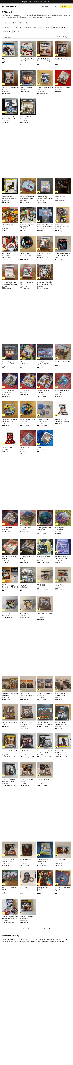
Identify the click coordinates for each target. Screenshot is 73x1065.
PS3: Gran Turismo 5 (26, 527)
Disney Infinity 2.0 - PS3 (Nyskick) (62, 889)
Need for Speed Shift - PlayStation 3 (44, 694)
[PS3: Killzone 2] (45, 438)
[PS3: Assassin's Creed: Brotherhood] (28, 352)
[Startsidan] (11, 6)
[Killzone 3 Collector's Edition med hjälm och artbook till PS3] (28, 878)
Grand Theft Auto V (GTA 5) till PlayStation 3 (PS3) (45, 283)
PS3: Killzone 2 (41, 448)
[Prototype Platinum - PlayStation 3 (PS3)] (63, 741)
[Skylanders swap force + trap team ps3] (28, 215)
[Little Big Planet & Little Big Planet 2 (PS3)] (45, 352)
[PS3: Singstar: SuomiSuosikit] (63, 518)
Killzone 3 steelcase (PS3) (26, 860)
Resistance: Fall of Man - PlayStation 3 (27, 117)
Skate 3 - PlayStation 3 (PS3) (27, 283)
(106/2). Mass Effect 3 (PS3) (44, 889)
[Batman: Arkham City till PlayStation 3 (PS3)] (45, 741)
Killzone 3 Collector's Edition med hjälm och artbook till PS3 (26, 889)
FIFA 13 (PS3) (41, 585)
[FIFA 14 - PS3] (10, 49)
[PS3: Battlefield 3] (10, 518)
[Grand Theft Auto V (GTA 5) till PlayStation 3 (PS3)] (45, 272)
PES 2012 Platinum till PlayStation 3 (44, 860)
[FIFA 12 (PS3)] (63, 575)
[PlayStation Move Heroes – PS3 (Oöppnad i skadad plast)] (45, 186)
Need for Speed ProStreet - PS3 (60, 694)
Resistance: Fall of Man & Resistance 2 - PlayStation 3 (10, 694)
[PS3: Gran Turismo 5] (28, 518)
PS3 (3, 941)
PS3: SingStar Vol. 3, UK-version (27, 557)
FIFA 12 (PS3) (59, 585)
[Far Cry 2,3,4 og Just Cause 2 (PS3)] (28, 770)
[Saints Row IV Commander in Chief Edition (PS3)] (28, 741)
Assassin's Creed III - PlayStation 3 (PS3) (8, 780)
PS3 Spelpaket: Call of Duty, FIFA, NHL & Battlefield (44, 557)
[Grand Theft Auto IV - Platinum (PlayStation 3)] (63, 547)
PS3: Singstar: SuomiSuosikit (59, 528)
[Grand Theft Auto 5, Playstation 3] (28, 712)
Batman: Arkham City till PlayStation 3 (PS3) (44, 752)
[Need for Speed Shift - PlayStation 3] (45, 684)
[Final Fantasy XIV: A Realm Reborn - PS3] (10, 106)
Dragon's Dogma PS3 (26, 87)
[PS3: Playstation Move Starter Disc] (63, 381)
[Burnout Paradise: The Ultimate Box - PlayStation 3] (28, 49)
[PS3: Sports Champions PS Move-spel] (28, 438)
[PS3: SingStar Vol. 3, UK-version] (28, 547)
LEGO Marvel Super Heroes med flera (43, 420)
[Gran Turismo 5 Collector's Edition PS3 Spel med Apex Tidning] (63, 215)
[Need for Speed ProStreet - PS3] (63, 684)
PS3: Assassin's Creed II (62, 87)
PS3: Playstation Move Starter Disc (62, 391)
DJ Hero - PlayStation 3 (9, 722)
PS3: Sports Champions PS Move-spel (27, 449)
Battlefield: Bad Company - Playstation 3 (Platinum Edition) (10, 197)
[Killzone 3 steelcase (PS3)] (28, 850)
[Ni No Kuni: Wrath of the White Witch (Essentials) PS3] (10, 272)
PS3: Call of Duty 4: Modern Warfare (8, 391)
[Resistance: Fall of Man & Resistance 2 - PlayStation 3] (10, 684)
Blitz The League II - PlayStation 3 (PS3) (61, 723)
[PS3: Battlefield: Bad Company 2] (45, 381)
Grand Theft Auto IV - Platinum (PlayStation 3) (62, 557)
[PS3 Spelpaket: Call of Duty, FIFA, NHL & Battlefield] (45, 547)
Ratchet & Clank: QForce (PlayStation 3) (27, 420)
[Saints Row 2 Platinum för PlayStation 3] (10, 741)
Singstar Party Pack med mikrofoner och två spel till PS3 (10, 918)
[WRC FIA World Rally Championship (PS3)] (45, 49)
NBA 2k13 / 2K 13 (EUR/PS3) (7, 449)
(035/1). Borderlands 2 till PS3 (10, 226)
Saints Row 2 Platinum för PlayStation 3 (10, 752)
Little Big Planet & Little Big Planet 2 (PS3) (44, 363)
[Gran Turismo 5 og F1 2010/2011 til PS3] (10, 850)
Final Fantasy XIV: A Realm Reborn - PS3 (8, 117)
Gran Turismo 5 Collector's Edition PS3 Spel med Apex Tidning (62, 226)
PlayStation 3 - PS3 (11, 23)
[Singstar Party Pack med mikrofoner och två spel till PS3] (10, 907)
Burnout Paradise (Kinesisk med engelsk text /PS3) (62, 420)
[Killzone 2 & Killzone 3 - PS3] (63, 850)
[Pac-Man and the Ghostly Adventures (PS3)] (10, 409)
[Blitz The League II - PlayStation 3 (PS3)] (63, 712)
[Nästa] (48, 928)
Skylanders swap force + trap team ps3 (27, 226)
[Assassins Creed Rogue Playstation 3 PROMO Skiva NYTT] (28, 186)
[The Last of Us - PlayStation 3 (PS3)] (28, 244)
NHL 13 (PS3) (6, 253)
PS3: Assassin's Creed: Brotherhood (27, 363)
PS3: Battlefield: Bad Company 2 (43, 391)
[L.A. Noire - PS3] (63, 186)
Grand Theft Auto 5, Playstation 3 (26, 723)
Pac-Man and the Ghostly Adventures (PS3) (10, 420)
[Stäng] (71, 2)
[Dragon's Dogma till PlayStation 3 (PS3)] (10, 352)
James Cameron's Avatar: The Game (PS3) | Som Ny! (63, 254)
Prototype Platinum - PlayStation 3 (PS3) (61, 752)
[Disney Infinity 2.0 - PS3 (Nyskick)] (63, 878)
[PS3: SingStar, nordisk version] (10, 547)
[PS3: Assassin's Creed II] (63, 78)
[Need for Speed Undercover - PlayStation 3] (28, 684)
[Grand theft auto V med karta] (63, 49)
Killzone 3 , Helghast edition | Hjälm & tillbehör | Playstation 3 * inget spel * (45, 723)
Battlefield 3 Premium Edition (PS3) (26, 917)
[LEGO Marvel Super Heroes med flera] (45, 409)
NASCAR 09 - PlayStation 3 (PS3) (10, 88)
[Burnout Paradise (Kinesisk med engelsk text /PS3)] (63, 409)
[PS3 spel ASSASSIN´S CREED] (10, 878)
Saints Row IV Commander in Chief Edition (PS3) (26, 752)
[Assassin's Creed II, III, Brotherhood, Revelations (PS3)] (28, 575)
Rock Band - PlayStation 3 (45, 614)
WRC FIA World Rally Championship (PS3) (43, 60)
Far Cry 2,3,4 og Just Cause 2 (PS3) (26, 780)
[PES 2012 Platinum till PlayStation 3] (45, 850)
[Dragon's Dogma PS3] (28, 78)
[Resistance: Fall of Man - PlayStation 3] (28, 106)
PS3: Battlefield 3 (7, 527)
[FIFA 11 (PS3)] (10, 604)
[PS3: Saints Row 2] (28, 381)
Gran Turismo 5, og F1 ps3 (44, 780)
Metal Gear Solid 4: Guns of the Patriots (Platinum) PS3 (45, 226)
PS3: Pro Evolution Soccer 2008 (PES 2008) (10, 586)
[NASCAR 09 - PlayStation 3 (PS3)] (10, 78)
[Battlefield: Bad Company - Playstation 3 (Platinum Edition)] (10, 186)
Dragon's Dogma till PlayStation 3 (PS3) (8, 363)
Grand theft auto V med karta (62, 60)
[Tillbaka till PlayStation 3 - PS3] (2, 23)
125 (44, 928)
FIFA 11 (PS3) (6, 613)
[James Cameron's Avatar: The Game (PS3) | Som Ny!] (63, 244)
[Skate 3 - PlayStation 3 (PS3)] (28, 272)
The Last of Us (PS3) (43, 253)
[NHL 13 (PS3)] (10, 244)
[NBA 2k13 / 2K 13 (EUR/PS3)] (10, 438)
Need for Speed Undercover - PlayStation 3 (28, 694)
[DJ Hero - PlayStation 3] (10, 712)
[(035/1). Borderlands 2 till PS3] (10, 215)
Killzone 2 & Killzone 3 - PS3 (62, 860)
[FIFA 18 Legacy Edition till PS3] (45, 78)
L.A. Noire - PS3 (60, 196)
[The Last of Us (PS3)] (45, 244)
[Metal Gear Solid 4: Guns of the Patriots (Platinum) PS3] (45, 215)
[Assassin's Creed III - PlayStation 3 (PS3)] (10, 770)
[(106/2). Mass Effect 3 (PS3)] (45, 878)
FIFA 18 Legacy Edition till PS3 (45, 88)
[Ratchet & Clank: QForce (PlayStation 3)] (28, 409)
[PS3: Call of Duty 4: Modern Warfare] (10, 381)
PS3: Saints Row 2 (25, 390)
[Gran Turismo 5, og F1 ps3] (45, 770)
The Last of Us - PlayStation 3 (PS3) (26, 254)
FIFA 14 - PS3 (6, 59)
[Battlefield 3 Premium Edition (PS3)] (28, 907)
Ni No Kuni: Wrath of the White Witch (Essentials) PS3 (9, 283)
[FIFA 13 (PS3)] (45, 575)
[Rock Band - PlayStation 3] (45, 604)
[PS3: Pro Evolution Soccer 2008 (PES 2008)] (10, 575)
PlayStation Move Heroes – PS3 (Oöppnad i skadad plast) (45, 197)
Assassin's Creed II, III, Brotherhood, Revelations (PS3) (26, 586)
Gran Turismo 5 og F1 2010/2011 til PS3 (8, 860)
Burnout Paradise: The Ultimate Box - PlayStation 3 (27, 60)
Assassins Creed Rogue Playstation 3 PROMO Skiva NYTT (27, 197)
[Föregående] (24, 928)
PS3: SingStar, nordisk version (9, 557)
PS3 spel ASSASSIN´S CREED (9, 889)
